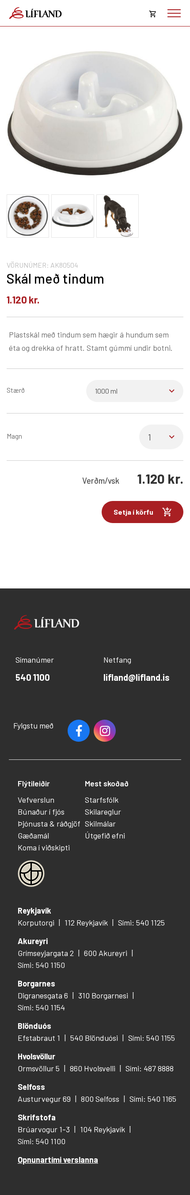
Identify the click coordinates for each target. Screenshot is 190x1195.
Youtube (105, 731)
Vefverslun (36, 799)
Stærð (16, 390)
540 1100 (32, 677)
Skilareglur (103, 811)
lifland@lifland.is (136, 677)
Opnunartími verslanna (58, 1160)
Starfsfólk (101, 799)
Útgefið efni (105, 835)
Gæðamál (33, 835)
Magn (14, 436)
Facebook (79, 731)
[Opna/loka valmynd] (174, 13)
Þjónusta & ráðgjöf (49, 823)
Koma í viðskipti (44, 847)
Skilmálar (100, 823)
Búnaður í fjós (41, 811)
